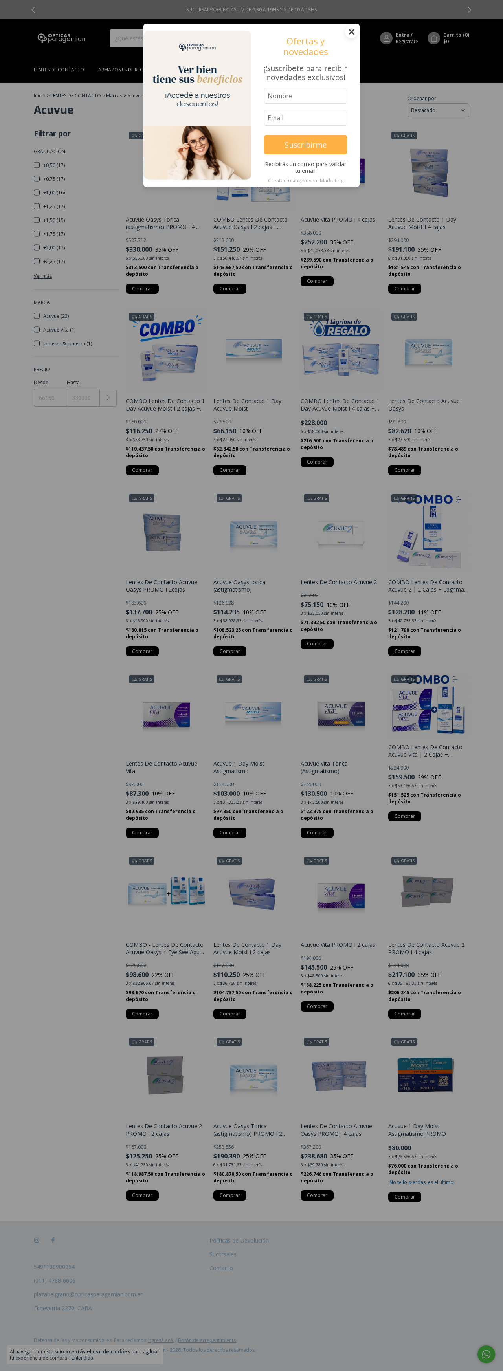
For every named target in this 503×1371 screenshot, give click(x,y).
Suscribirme (306, 144)
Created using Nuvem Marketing (305, 180)
